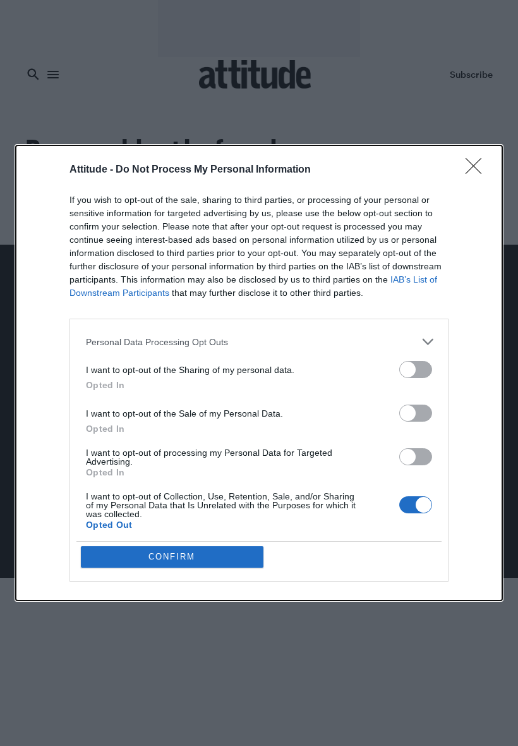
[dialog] (259, 373)
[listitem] (259, 341)
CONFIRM (171, 556)
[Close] (478, 170)
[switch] (415, 369)
